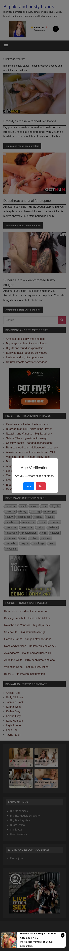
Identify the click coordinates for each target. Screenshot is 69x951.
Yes (29, 486)
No (40, 486)
